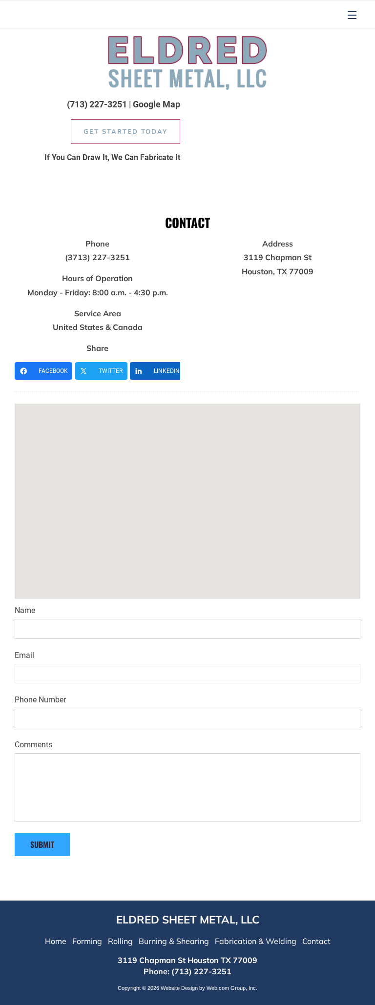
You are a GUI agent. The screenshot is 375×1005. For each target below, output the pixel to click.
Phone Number (40, 699)
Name (25, 610)
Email (24, 655)
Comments (33, 744)
